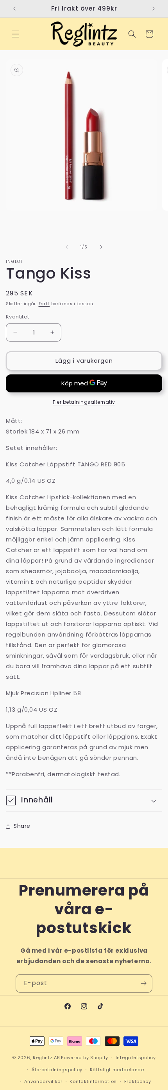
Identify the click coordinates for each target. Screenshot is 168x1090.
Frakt (44, 304)
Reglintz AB (46, 1057)
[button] (15, 34)
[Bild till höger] (101, 246)
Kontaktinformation (93, 1081)
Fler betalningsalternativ (84, 402)
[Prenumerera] (143, 983)
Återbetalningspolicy (56, 1070)
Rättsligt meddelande (117, 1070)
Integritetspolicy (136, 1057)
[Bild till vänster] (66, 246)
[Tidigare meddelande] (14, 8)
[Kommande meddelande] (153, 8)
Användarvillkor (43, 1081)
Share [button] (22, 826)
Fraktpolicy (137, 1081)
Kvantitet (17, 316)
